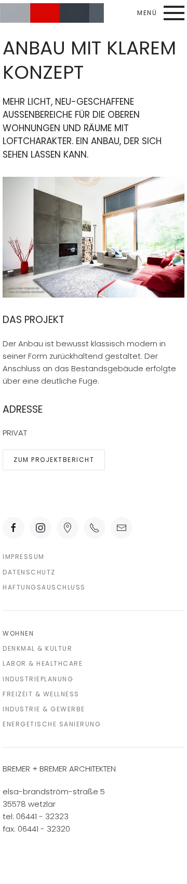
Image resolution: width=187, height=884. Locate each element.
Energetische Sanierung (52, 724)
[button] (160, 13)
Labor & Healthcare (43, 663)
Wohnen (18, 633)
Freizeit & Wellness (41, 694)
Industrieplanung (38, 679)
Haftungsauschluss (44, 587)
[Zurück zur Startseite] (52, 13)
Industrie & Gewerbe (44, 709)
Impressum (24, 556)
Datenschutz (29, 572)
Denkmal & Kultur (37, 648)
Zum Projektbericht (54, 459)
